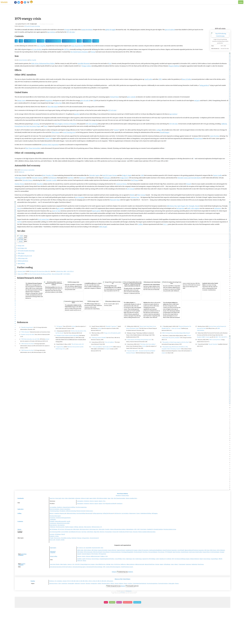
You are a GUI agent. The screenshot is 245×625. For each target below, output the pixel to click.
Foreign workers (86, 66)
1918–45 (86, 581)
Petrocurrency (57, 538)
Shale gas (79, 538)
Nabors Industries (131, 564)
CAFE (142, 175)
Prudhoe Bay (58, 103)
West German (141, 195)
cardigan (159, 130)
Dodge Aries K (124, 178)
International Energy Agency (79, 566)
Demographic (71, 583)
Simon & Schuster (56, 274)
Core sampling (53, 507)
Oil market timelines (158, 529)
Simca (19, 208)
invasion (111, 513)
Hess (134, 558)
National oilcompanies (52, 552)
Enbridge (108, 564)
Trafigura (102, 556)
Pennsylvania (19, 126)
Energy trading (53, 556)
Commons (130, 571)
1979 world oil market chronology (32, 26)
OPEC (160, 79)
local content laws (43, 219)
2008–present (110, 581)
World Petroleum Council (127, 566)
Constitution (64, 583)
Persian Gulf (48, 138)
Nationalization (130, 529)
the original (107, 348)
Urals (112, 498)
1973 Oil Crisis (173, 124)
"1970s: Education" (25, 332)
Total (102, 547)
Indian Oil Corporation (143, 550)
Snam (172, 564)
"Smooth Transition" (213, 344)
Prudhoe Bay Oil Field (124, 531)
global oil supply (110, 29)
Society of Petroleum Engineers (113, 566)
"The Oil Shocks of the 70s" (77, 344)
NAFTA (19, 222)
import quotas (96, 211)
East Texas (84, 531)
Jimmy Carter (21, 100)
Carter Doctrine (214, 136)
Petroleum (118, 495)
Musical (116, 583)
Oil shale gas (58, 534)
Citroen (197, 206)
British (132, 195)
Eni (84, 547)
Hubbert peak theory (23, 261)
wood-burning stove (69, 132)
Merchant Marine (106, 583)
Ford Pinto (71, 178)
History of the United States (122, 579)
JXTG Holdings (152, 558)
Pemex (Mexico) (106, 552)
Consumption (80, 501)
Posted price (119, 503)
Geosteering (89, 513)
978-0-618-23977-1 (223, 337)
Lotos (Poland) (180, 550)
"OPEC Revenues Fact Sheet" (27, 343)
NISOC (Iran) (213, 550)
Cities (59, 583)
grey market (60, 208)
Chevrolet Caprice (94, 175)
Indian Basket (71, 498)
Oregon (38, 126)
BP (77, 547)
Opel (178, 206)
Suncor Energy (206, 558)
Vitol (106, 556)
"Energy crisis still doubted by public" (112, 333)
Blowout (52, 513)
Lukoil (157, 558)
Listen (241, 2)
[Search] (31, 2)
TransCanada (182, 564)
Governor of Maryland (69, 124)
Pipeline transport (69, 526)
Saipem (161, 564)
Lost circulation (125, 513)
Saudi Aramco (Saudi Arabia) (195, 552)
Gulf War (66, 49)
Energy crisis (21, 245)
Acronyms (52, 534)
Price (104, 501)
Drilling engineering (97, 513)
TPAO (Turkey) (94, 553)
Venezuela (135, 531)
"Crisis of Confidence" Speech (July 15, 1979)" (102, 346)
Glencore (79, 556)
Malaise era (21, 172)
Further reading (87, 41)
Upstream (81, 526)
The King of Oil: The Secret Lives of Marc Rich (39, 271)
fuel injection (180, 208)
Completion (57, 513)
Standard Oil (150, 529)
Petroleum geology (54, 510)
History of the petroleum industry (118, 529)
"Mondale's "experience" (111, 326)
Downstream (53, 523)
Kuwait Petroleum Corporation (170, 550)
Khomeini (87, 63)
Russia (130, 531)
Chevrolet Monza (27, 180)
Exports (100, 501)
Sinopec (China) (206, 552)
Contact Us (112, 602)
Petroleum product (60, 526)
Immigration (94, 583)
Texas (45, 126)
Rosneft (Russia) (184, 552)
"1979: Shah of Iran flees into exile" (29, 339)
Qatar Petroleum (176, 552)
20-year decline (36, 49)
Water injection (87, 526)
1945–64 (91, 581)
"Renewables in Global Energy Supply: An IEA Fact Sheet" (176, 342)
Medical (99, 583)
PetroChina (145, 552)
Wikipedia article (128, 590)
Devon (123, 558)
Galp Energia (129, 558)
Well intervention (96, 526)
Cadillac (140, 224)
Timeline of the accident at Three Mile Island (68, 335)
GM (52, 175)
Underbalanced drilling (145, 513)
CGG (73, 564)
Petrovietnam (161, 552)
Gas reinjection (61, 525)
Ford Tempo (134, 180)
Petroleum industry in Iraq (170, 529)
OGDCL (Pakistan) (221, 550)
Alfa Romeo (170, 206)
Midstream (52, 526)
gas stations (51, 32)
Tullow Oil (79, 560)
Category (114, 571)
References (95, 41)
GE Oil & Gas (117, 564)
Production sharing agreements (63, 517)
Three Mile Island (52, 106)
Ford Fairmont (52, 178)
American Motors (121, 184)
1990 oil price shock (84, 529)
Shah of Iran (35, 63)
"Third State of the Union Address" (147, 344)
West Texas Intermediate (32, 148)
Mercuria (88, 556)
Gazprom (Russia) (121, 550)
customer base (134, 197)
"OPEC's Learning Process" (215, 339)
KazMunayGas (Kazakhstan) (155, 550)
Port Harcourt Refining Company (182, 558)
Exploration (20, 509)
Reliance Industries (194, 558)
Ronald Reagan (164, 132)
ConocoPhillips (118, 558)
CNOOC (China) (87, 550)
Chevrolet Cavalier (51, 180)
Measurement (132, 513)
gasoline (76, 114)
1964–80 (95, 581)
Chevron (81, 547)
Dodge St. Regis (126, 175)
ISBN (65, 271)
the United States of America (79, 52)
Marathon (40, 184)
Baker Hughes (63, 564)
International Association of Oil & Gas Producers (61, 566)
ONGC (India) (80, 552)
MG (187, 206)
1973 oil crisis (71, 32)
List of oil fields (64, 531)
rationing (36, 124)
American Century (53, 583)
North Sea (102, 531)
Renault (188, 184)
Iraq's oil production (77, 46)
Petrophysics (62, 510)
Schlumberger (167, 564)
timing (56, 536)
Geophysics (59, 507)
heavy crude (52, 539)
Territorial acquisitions (152, 583)
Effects (21, 41)
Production (86, 501)
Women (177, 583)
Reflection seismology (71, 510)
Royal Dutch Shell (96, 547)
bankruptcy (106, 178)
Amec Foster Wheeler (55, 564)
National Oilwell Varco (150, 564)
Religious (121, 583)
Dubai (66, 498)
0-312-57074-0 (70, 271)
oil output (67, 29)
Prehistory (51, 581)
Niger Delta (96, 531)
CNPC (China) (94, 550)
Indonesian (77, 498)
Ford (44, 175)
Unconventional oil (94, 538)
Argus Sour (52, 498)
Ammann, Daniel (22, 271)
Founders (107, 529)
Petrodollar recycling (66, 538)
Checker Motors (19, 184)
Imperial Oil (145, 558)
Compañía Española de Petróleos (106, 558)
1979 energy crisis (69, 529)
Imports (96, 501)
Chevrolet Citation (37, 178)
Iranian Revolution (86, 29)
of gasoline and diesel (111, 503)
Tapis (109, 498)
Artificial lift (53, 519)
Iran (16, 41)
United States (40, 41)
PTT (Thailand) (168, 552)
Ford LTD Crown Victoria (109, 175)
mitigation (52, 536)
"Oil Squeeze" (60, 326)
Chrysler (48, 175)
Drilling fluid (106, 513)
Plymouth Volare (115, 200)
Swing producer (85, 538)
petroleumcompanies (22, 554)
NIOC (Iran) (207, 550)
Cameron (69, 564)
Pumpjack (52, 521)
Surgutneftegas (214, 558)
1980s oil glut (103, 226)
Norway (93, 52)
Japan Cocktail (93, 498)
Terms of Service (127, 602)
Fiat (175, 206)
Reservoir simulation (54, 509)
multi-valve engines (193, 208)
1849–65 (78, 581)
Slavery (125, 583)
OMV (173, 558)
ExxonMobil (88, 547)
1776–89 (69, 581)
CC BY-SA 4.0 (122, 592)
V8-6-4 (165, 224)
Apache (84, 558)
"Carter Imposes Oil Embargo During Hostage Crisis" (139, 339)
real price (197, 100)
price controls (131, 97)
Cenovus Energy (95, 558)
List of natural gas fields (55, 531)
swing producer (204, 85)
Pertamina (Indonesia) (115, 552)
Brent (63, 498)
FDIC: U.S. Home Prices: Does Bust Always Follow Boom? (176, 333)
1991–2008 (104, 581)
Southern (130, 583)
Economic (83, 583)
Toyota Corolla (217, 175)
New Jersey (32, 126)
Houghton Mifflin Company (203, 337)
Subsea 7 (176, 564)
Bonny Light (58, 498)
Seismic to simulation (65, 509)
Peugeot (183, 206)
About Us (119, 602)
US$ (94, 100)
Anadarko (79, 558)
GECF (138, 529)
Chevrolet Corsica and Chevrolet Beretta (189, 178)
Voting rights (171, 583)
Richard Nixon (114, 97)
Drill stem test (117, 513)
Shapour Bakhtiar (174, 66)
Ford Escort (82, 178)
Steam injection (53, 525)
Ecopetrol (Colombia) (102, 550)
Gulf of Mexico (90, 531)
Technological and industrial (139, 583)
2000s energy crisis (22, 258)
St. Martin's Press (59, 271)
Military (112, 583)
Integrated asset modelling (69, 507)
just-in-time (56, 211)
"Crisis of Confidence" (109, 342)
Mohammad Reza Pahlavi (47, 63)
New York (26, 126)
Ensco (112, 564)
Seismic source (89, 510)
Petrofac (157, 564)
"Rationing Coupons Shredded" (99, 337)
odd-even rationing (91, 124)
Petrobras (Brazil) (138, 552)
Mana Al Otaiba (186, 79)
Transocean (188, 564)
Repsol (201, 558)
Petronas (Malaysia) (152, 552)
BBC (38, 339)
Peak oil (63, 534)
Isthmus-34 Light (85, 498)
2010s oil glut (102, 529)
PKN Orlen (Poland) (97, 552)
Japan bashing (21, 263)
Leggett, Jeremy (60, 346)
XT (101, 526)
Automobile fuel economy (68, 41)
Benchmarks (21, 498)
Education (88, 583)
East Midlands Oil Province (75, 531)
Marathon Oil (163, 558)
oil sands (58, 539)
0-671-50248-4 (66, 274)
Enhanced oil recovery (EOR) (63, 523)
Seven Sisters (143, 529)
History (19, 529)
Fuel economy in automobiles (27, 170)
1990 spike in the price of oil (25, 255)
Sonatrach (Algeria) (86, 553)
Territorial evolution (163, 583)
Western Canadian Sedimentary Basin (146, 531)
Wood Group (201, 564)
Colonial (64, 581)
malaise (116, 130)
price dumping (79, 197)
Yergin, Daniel (21, 274)
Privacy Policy (137, 602)
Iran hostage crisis (22, 248)
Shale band (73, 538)
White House (55, 132)
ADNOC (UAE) (80, 550)
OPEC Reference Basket (102, 498)
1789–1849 (73, 581)
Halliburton (123, 564)
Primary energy (125, 495)
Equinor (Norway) (112, 550)
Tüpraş (84, 560)
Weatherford (194, 564)
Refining (76, 526)
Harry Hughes (58, 124)
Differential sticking (71, 513)
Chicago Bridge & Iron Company (87, 564)
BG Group (88, 558)
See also (79, 41)
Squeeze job (63, 513)
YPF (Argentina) (102, 553)
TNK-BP (220, 558)
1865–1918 (82, 581)
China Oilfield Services (100, 564)
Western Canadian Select (131, 498)
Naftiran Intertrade (95, 556)
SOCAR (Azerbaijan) (214, 552)
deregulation (48, 100)
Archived (47, 339)
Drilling (19, 513)
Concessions (52, 517)
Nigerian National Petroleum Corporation (194, 550)
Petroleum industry (122, 493)
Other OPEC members (29, 41)
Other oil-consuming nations (53, 41)
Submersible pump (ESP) (60, 521)
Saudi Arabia (148, 79)
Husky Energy (138, 558)
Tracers (138, 513)
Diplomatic (77, 583)
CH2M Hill (77, 564)
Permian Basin (108, 531)
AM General (130, 189)
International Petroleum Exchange (94, 566)
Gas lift (68, 521)
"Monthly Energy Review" (27, 327)
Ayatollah (80, 63)
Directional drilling (80, 513)
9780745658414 (200, 330)
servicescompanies (21, 564)
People (51, 538)
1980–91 (99, 581)
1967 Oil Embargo (53, 529)
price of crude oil (170, 29)
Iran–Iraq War (41, 46)
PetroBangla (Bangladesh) (127, 552)
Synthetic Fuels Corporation (50, 144)
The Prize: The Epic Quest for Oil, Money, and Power (39, 274)
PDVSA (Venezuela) (88, 552)
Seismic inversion (81, 510)
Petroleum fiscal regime (55, 515)
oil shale (62, 539)
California (224, 124)
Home (105, 602)
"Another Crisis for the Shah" (27, 334)
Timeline (33, 581)
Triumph (191, 206)
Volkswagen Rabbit (20, 178)
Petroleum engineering (81, 507)
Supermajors (53, 547)
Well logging (154, 513)
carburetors (217, 208)
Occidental (168, 558)
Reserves (92, 501)
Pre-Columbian (58, 581)
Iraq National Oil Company (132, 550)
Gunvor (83, 556)
